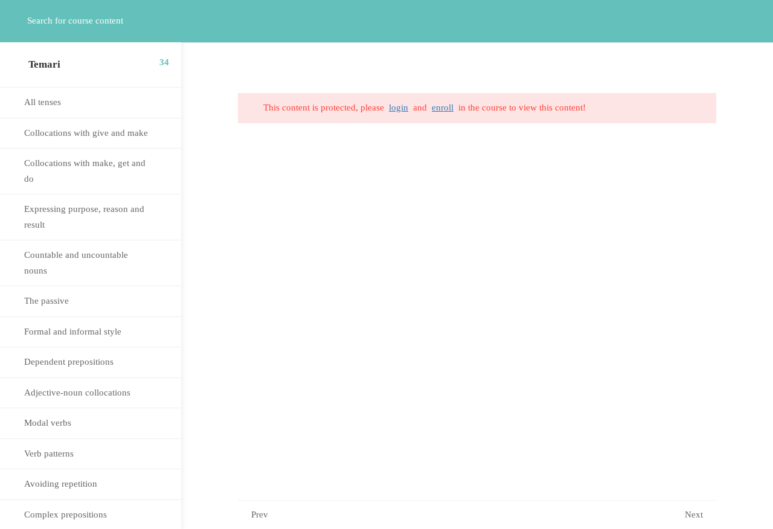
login (398, 107)
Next (694, 514)
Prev (259, 514)
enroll (443, 107)
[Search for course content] (22, 21)
